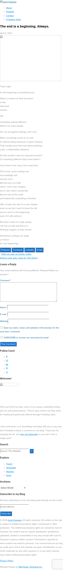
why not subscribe (29, 434)
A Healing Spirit (13, 19)
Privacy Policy (6, 561)
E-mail (3, 314)
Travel (9, 464)
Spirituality (11, 467)
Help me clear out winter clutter (16, 254)
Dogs (8, 475)
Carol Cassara (15, 520)
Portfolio (10, 11)
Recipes (10, 471)
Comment (5, 280)
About (9, 8)
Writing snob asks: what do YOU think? (19, 258)
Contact (10, 15)
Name (3, 307)
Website (4, 321)
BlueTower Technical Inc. (31, 567)
